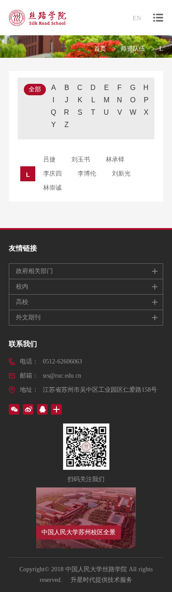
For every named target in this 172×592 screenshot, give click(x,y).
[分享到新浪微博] (28, 409)
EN (137, 18)
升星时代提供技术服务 (101, 580)
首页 (100, 48)
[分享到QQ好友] (42, 409)
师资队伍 (132, 48)
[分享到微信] (14, 409)
